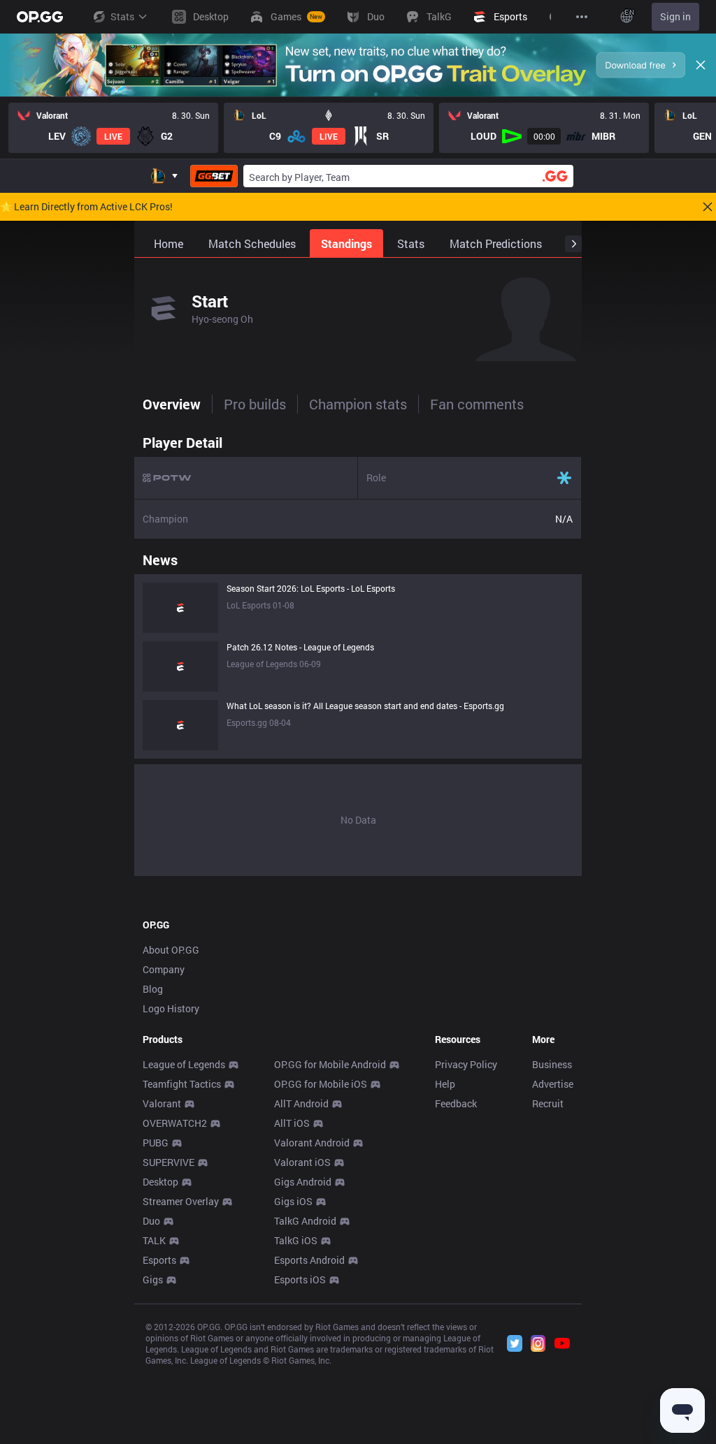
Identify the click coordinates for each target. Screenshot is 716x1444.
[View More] (582, 17)
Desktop (160, 1181)
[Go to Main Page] (40, 17)
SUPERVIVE (168, 1162)
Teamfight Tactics (182, 1084)
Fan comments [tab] (477, 404)
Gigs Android (302, 1181)
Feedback (456, 1103)
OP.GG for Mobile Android (330, 1064)
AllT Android (301, 1103)
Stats (122, 16)
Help (445, 1084)
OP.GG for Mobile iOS (320, 1084)
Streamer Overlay (181, 1201)
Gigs (153, 1279)
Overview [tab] (172, 404)
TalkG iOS (295, 1240)
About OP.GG (171, 949)
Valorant (162, 1103)
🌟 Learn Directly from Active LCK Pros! (86, 206)
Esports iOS (300, 1279)
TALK (154, 1240)
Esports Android (309, 1260)
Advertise (552, 1084)
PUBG (156, 1142)
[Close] (700, 65)
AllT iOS (292, 1123)
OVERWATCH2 (175, 1123)
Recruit (548, 1103)
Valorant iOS (302, 1162)
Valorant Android (312, 1142)
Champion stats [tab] (358, 404)
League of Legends (184, 1064)
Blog (153, 989)
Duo (151, 1220)
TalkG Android (305, 1220)
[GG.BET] (214, 176)
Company (164, 969)
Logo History (171, 1008)
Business (552, 1064)
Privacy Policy (466, 1064)
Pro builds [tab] (255, 404)
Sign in (675, 16)
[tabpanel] (358, 652)
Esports (159, 1260)
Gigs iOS (293, 1201)
